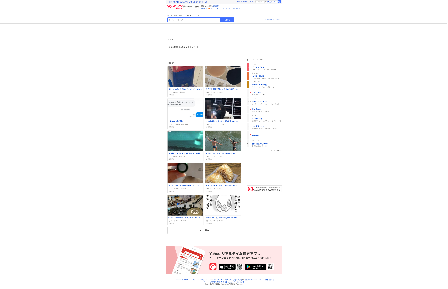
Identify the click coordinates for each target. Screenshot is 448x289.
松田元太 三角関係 (271, 2)
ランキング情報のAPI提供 (213, 282)
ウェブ (169, 15)
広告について (237, 280)
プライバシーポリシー (199, 280)
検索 (228, 20)
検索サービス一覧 (251, 280)
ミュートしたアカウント (273, 19)
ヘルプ (251, 2)
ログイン (204, 8)
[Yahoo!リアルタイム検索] (183, 6)
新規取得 (216, 6)
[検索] (279, 1)
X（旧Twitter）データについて (233, 282)
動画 (180, 15)
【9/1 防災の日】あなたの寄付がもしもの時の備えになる (188, 2)
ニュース (198, 15)
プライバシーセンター (216, 280)
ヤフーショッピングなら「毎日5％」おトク (225, 8)
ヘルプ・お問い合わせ (266, 280)
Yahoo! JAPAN (242, 2)
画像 (175, 15)
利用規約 (228, 280)
